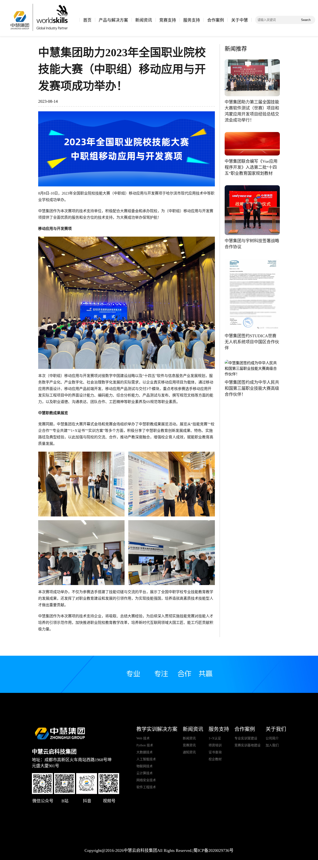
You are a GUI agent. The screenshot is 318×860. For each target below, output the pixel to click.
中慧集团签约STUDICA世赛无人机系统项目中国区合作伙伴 (252, 342)
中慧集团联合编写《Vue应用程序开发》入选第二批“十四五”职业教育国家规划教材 (251, 167)
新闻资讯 (143, 20)
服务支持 (191, 20)
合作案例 (215, 20)
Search (306, 20)
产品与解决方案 (113, 20)
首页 (87, 20)
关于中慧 (239, 20)
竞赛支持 (167, 20)
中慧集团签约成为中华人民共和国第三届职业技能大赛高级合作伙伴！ (252, 388)
